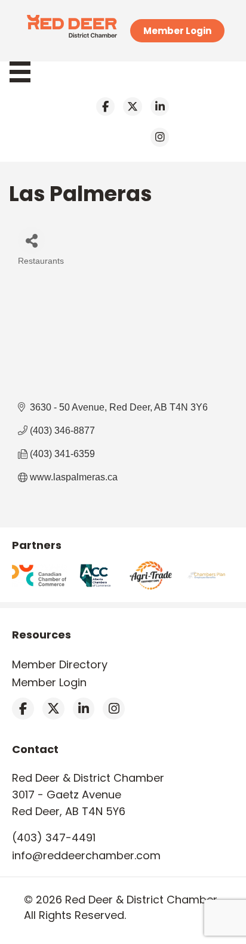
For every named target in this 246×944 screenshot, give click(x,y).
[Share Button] (31, 240)
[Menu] (26, 71)
